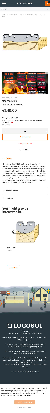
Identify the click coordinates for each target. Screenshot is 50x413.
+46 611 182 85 (25, 347)
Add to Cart (13, 268)
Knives (22, 15)
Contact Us (25, 331)
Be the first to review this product (13, 104)
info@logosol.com (36, 347)
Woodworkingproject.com (29, 353)
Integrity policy (25, 333)
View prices (6, 118)
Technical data (12, 191)
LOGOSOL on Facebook (12, 351)
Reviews (9, 198)
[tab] (25, 158)
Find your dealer (25, 144)
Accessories (13, 15)
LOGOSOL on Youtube (28, 351)
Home (4, 15)
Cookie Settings (37, 333)
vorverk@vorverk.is (27, 340)
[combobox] (25, 9)
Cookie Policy (28, 395)
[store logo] (25, 3)
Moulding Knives (32, 15)
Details (9, 159)
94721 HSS (11, 248)
